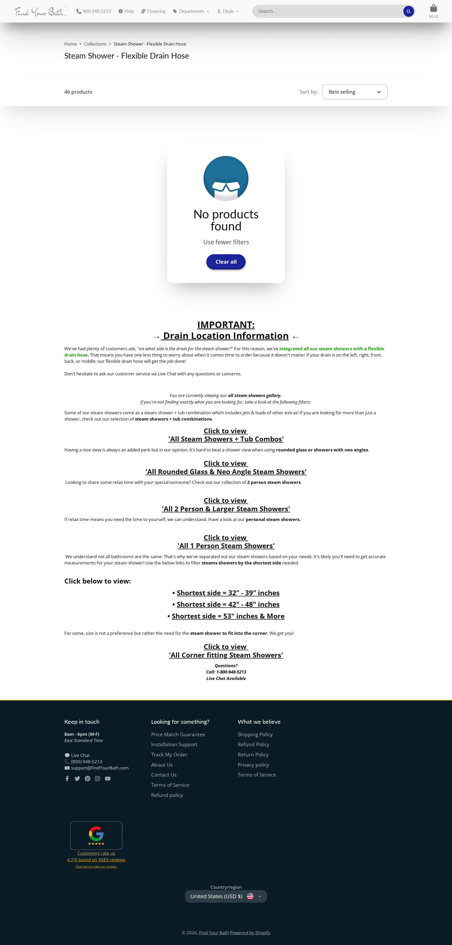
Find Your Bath (214, 933)
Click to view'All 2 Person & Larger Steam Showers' (226, 504)
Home (70, 44)
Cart (433, 11)
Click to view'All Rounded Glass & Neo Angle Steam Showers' (226, 467)
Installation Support (174, 744)
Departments (191, 11)
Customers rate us (96, 853)
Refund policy (167, 795)
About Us (162, 764)
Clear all (226, 261)
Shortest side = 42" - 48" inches (228, 604)
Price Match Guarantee (178, 734)
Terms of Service (170, 785)
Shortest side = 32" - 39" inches (228, 592)
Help (129, 11)
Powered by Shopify (250, 933)
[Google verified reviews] (96, 835)
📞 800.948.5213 (93, 11)
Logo (40, 11)
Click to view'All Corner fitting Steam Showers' (226, 651)
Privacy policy (253, 764)
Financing (156, 11)
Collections (95, 44)
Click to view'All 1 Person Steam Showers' (226, 542)
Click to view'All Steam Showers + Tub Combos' (226, 435)
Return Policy (253, 754)
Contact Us (164, 774)
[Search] (408, 11)
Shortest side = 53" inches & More (228, 616)
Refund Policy (253, 744)
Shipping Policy (255, 734)
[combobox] (334, 11)
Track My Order (169, 754)
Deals (228, 11)
